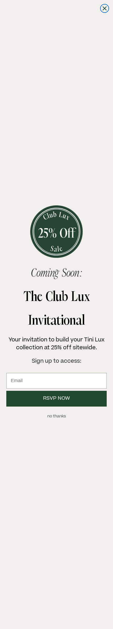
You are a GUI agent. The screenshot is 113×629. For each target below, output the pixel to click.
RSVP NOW (56, 398)
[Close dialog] (104, 8)
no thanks (56, 416)
